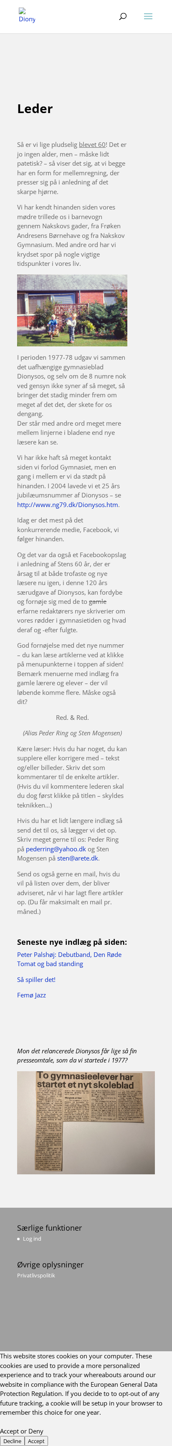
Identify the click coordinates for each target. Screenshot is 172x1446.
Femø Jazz (31, 995)
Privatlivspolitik (36, 1275)
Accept (36, 1441)
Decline (12, 1441)
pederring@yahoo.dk (56, 849)
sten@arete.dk (77, 858)
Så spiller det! (36, 979)
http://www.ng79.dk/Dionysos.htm (67, 504)
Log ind (32, 1238)
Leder (35, 108)
